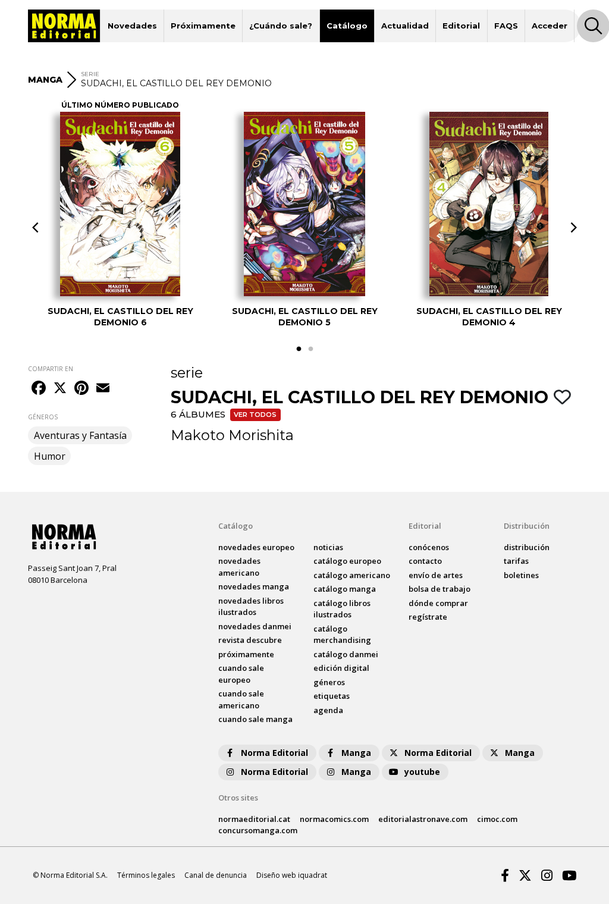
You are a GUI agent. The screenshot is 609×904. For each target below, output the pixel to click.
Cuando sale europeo (241, 674)
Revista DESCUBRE (250, 640)
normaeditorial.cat (254, 819)
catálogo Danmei (345, 654)
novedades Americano (239, 566)
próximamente (246, 654)
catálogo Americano (351, 575)
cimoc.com (497, 819)
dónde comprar (438, 603)
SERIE (90, 74)
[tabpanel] (120, 219)
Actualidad (405, 25)
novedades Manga (253, 586)
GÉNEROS (43, 417)
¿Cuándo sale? (280, 25)
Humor (49, 456)
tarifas (516, 560)
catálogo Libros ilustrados (342, 609)
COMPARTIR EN (50, 369)
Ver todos (255, 414)
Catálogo (347, 25)
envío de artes (436, 575)
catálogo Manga (344, 588)
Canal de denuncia (215, 875)
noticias (328, 547)
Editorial (461, 25)
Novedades (132, 25)
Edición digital (341, 668)
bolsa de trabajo (439, 588)
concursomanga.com (257, 830)
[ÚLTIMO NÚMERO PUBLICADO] (120, 204)
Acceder (549, 25)
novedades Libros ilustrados (251, 606)
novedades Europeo (256, 547)
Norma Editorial (274, 752)
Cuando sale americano (241, 699)
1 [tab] (298, 349)
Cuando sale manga (255, 719)
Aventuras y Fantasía (80, 435)
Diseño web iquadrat (291, 875)
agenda (328, 710)
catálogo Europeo (347, 560)
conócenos (429, 547)
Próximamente (203, 25)
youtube (422, 771)
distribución (527, 547)
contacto (425, 560)
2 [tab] (310, 349)
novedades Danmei (254, 626)
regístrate (428, 616)
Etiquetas (331, 695)
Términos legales (146, 875)
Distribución (527, 525)
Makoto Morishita (232, 435)
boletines (521, 575)
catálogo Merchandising (342, 634)
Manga (356, 752)
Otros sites (238, 797)
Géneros (329, 682)
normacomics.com (334, 819)
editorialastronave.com (422, 819)
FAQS (506, 25)
